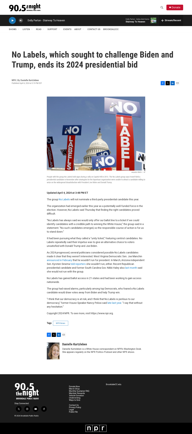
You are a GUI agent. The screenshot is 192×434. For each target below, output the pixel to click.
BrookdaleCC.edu (113, 384)
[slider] (25, 20)
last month (131, 267)
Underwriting (74, 398)
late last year (114, 302)
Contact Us (93, 29)
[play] (12, 20)
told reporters (78, 263)
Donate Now (74, 387)
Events (67, 29)
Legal (71, 410)
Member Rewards (77, 393)
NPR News (60, 323)
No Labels (64, 199)
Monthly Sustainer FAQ (79, 391)
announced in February (59, 260)
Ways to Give (74, 400)
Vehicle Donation (76, 396)
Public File (73, 412)
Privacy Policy (75, 407)
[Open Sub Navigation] (19, 29)
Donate (176, 7)
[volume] (20, 20)
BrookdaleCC (111, 29)
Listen (26, 29)
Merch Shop (74, 389)
